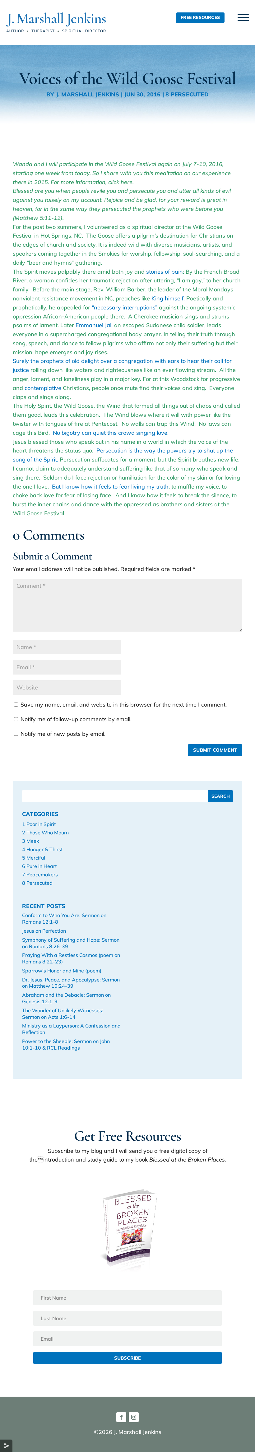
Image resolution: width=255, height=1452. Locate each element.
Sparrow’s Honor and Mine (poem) (61, 970)
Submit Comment (215, 750)
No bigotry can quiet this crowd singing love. (111, 432)
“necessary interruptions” (125, 307)
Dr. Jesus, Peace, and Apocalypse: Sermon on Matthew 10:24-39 (71, 983)
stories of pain (164, 271)
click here (120, 182)
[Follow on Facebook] (121, 1417)
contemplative (43, 388)
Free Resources (200, 17)
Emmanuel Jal (93, 325)
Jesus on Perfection (44, 931)
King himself (167, 298)
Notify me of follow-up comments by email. (76, 719)
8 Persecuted (186, 94)
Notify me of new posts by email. (63, 733)
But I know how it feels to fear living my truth (110, 486)
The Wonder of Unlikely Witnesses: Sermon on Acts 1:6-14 (62, 1013)
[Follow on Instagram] (134, 1417)
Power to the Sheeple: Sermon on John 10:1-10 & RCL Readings (66, 1044)
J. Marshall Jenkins (87, 94)
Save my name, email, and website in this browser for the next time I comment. (124, 704)
